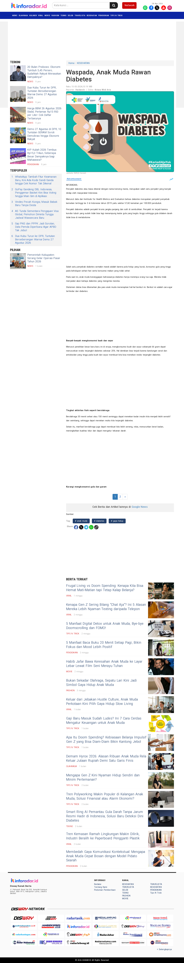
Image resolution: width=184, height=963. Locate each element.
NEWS (14, 15)
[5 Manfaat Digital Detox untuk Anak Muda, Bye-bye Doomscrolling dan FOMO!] (161, 628)
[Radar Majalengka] (51, 934)
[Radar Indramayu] (133, 918)
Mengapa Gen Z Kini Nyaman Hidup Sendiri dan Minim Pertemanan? (103, 777)
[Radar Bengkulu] (51, 942)
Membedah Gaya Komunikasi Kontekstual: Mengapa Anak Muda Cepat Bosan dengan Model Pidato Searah (105, 856)
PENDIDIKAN (103, 15)
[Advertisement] (80, 39)
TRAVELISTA (80, 15)
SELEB (70, 15)
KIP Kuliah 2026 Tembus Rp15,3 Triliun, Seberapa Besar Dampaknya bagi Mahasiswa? (42, 155)
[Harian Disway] (51, 918)
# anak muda (81, 520)
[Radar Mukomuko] (23, 942)
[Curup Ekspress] (160, 934)
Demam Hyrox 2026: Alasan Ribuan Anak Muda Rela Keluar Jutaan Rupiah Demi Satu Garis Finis (106, 758)
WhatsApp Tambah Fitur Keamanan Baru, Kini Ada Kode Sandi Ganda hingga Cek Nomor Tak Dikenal (34, 180)
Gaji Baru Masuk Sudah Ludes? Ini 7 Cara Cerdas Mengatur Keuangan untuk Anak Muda (103, 720)
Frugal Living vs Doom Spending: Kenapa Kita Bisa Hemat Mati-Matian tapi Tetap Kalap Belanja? (104, 588)
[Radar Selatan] (160, 942)
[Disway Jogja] (78, 934)
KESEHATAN (92, 15)
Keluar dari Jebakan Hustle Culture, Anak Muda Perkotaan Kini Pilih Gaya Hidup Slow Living (102, 701)
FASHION (55, 15)
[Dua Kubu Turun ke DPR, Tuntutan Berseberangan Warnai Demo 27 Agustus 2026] (18, 94)
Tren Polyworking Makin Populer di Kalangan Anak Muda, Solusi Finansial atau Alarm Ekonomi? (104, 796)
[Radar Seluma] (105, 942)
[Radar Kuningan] (23, 934)
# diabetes (99, 520)
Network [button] (130, 5)
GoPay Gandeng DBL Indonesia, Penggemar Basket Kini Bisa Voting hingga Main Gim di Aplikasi (34, 193)
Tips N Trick (116, 15)
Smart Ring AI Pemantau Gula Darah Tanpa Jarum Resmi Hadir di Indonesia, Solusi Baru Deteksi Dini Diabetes (104, 816)
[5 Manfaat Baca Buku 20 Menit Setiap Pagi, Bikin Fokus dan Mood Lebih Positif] (161, 647)
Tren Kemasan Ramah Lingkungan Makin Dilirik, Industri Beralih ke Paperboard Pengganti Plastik (103, 836)
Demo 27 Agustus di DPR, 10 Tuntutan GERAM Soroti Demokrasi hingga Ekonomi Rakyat (44, 134)
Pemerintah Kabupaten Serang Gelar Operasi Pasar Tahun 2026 (43, 258)
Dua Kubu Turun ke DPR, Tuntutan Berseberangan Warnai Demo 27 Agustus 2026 (42, 93)
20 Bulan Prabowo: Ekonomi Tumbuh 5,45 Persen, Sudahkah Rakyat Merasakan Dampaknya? (44, 72)
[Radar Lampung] (105, 926)
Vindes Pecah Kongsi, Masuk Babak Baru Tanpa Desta (34, 203)
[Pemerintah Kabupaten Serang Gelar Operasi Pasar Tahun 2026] (18, 261)
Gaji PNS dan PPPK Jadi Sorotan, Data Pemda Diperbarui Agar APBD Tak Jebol (34, 227)
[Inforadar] (78, 926)
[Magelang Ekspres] (160, 926)
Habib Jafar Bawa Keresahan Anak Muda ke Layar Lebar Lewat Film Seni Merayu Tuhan (104, 663)
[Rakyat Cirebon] (160, 918)
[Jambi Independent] (23, 926)
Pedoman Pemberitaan (105, 889)
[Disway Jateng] (133, 926)
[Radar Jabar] (105, 934)
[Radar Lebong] (78, 942)
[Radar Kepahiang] (133, 934)
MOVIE (47, 15)
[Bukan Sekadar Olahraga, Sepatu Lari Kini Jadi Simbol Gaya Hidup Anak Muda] (161, 685)
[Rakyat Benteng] (133, 942)
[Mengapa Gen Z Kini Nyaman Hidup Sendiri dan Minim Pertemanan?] (161, 780)
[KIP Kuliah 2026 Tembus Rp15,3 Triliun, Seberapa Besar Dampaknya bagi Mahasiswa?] (18, 156)
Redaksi (97, 884)
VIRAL (40, 15)
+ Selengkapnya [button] (164, 949)
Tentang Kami (100, 887)
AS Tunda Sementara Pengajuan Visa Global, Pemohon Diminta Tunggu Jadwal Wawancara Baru (35, 214)
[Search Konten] (113, 5)
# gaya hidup (117, 520)
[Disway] (23, 918)
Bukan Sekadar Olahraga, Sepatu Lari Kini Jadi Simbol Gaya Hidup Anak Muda (101, 682)
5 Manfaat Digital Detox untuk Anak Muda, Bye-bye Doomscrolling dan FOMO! (104, 625)
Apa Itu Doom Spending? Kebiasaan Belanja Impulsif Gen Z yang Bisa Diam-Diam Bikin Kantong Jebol (106, 739)
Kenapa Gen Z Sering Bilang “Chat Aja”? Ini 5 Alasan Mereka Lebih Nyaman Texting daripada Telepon (106, 607)
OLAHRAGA (23, 15)
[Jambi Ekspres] (51, 926)
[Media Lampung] (105, 918)
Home (71, 63)
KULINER (33, 15)
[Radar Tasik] (78, 918)
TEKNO (63, 15)
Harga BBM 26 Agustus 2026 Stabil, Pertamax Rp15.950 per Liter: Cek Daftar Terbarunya (44, 113)
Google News (140, 507)
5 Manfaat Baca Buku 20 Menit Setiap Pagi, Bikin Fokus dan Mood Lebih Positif (103, 644)
